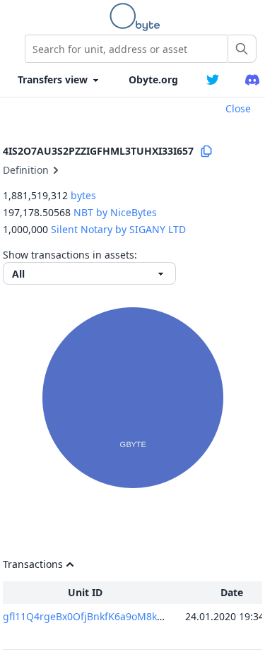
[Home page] (138, 17)
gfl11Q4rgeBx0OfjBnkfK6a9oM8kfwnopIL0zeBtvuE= (123, 616)
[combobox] (126, 49)
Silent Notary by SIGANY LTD (118, 229)
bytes (83, 195)
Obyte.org (153, 79)
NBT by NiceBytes (115, 212)
